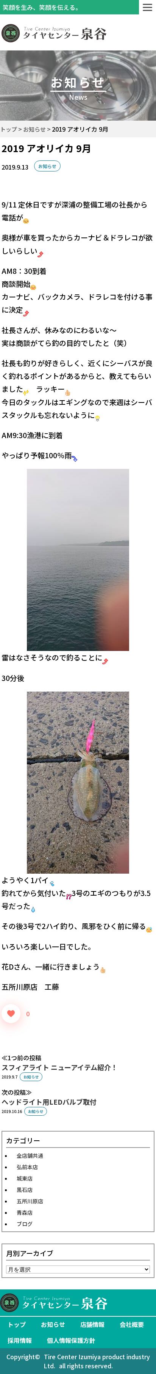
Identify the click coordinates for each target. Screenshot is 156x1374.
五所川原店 (30, 1201)
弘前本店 (27, 1167)
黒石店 (25, 1189)
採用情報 (20, 1340)
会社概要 (132, 1324)
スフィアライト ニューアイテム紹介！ (60, 1067)
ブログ (25, 1224)
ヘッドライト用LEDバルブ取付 (49, 1102)
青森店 (25, 1212)
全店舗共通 (30, 1155)
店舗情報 (92, 1324)
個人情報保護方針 (71, 1340)
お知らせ (47, 166)
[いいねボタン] (11, 1013)
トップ (17, 1324)
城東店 (25, 1178)
